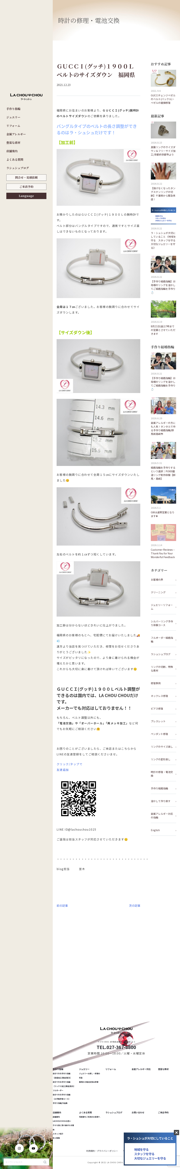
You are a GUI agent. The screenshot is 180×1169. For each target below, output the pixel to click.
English (155, 830)
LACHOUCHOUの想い (62, 1121)
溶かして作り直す (161, 801)
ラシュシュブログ (17, 168)
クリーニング (158, 592)
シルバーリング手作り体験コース (162, 623)
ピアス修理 (157, 708)
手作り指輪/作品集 (60, 1103)
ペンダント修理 (159, 734)
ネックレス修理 (159, 696)
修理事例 (156, 683)
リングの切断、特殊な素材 (162, 668)
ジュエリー (13, 117)
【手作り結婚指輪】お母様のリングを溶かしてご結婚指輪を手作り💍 (163, 287)
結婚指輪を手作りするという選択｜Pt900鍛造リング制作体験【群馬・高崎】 (163, 473)
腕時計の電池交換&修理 (88, 1082)
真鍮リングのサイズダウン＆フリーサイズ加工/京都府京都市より (163, 150)
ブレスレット (158, 721)
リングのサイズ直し (162, 746)
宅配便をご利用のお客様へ (89, 1116)
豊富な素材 (13, 143)
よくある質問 (14, 159)
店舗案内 (12, 151)
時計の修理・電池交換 (162, 773)
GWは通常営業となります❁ (162, 514)
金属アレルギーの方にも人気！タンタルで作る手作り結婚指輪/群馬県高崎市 (163, 428)
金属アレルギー (16, 134)
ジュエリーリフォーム (162, 606)
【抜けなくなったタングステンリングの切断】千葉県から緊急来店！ (163, 193)
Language (26, 196)
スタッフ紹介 (58, 1133)
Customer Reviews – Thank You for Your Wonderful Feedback (163, 553)
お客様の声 (157, 579)
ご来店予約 (26, 187)
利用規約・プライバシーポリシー (102, 1150)
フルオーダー (58, 1090)
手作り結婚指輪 (159, 788)
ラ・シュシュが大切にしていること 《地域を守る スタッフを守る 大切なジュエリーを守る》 (163, 240)
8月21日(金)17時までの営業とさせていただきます (163, 329)
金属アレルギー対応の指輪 (162, 815)
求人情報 (56, 1138)
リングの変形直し (161, 759)
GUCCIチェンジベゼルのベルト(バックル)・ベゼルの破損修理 (163, 99)
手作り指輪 (13, 109)
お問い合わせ (138, 1112)
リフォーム (13, 126)
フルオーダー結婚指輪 (162, 639)
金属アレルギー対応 (141, 1069)
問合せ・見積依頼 (26, 177)
